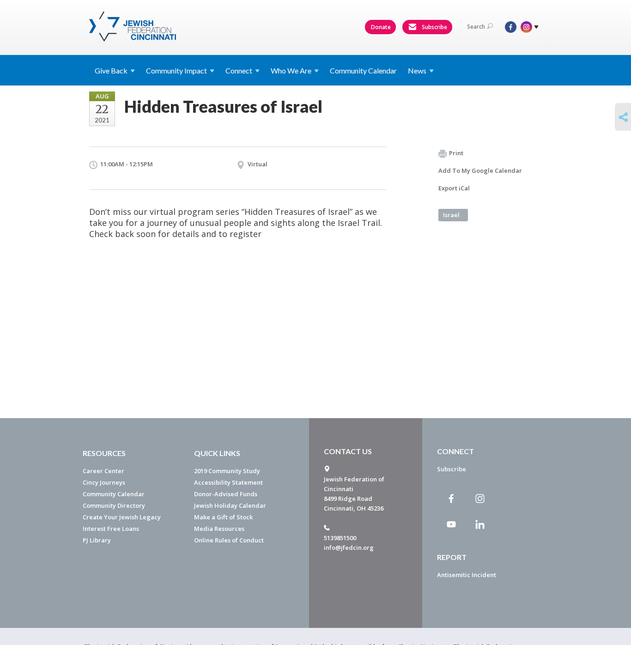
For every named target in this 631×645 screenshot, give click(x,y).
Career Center (103, 471)
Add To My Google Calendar (480, 170)
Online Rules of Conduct (229, 540)
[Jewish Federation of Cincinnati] (133, 26)
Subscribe (433, 27)
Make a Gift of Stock (223, 517)
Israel (451, 215)
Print (456, 153)
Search (476, 26)
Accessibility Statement (228, 482)
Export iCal (454, 188)
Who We (291, 70)
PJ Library (97, 540)
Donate (381, 27)
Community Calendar (363, 70)
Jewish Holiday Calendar (230, 505)
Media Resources (219, 528)
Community (176, 70)
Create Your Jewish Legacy (122, 517)
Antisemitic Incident (466, 575)
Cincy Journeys (104, 482)
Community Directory (114, 505)
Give (111, 70)
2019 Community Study (227, 471)
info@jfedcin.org (349, 547)
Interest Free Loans (111, 528)
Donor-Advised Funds (225, 494)
